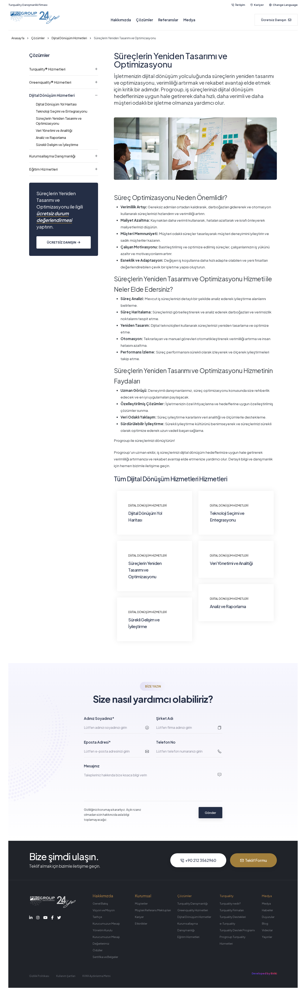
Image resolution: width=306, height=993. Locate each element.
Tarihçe (97, 917)
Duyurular (268, 917)
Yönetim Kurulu (102, 930)
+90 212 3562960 (200, 860)
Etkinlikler (141, 923)
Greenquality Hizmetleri (192, 910)
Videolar (267, 930)
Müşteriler (141, 903)
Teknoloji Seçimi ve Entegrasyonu (61, 111)
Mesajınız (92, 766)
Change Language (285, 4)
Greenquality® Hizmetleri (50, 82)
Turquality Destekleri (233, 917)
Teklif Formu (256, 860)
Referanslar (168, 20)
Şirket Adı (164, 718)
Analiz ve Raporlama (51, 137)
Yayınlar (267, 937)
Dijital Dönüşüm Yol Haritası (56, 104)
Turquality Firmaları (232, 910)
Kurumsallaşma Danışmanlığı (52, 156)
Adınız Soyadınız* (99, 718)
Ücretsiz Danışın (61, 242)
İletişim (240, 4)
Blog (265, 923)
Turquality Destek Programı (237, 930)
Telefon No (165, 742)
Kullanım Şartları (65, 976)
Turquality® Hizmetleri (47, 69)
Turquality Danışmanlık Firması (27, 4)
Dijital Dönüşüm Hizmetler (194, 917)
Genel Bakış (100, 903)
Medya (189, 20)
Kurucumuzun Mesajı (106, 923)
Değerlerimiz (101, 943)
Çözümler (144, 20)
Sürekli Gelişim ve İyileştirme (57, 144)
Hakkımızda (121, 20)
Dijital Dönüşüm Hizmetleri (69, 38)
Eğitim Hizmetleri (43, 169)
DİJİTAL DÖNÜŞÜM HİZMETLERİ (147, 505)
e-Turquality (227, 923)
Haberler (267, 910)
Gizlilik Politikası (39, 976)
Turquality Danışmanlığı (192, 903)
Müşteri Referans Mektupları (153, 910)
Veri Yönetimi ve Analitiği (54, 130)
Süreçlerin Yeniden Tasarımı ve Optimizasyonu (59, 121)
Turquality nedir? (230, 903)
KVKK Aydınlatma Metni (96, 976)
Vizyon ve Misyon (104, 910)
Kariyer (259, 4)
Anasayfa (17, 38)
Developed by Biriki (264, 973)
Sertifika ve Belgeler (105, 957)
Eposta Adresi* (97, 742)
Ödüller (97, 950)
